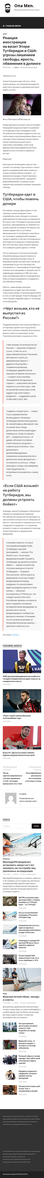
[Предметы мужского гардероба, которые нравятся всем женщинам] (10, 1079)
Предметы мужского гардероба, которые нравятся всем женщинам (28, 1074)
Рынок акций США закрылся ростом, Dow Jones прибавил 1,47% (29, 957)
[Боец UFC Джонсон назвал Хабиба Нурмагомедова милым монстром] (22, 750)
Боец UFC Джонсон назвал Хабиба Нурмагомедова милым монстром (19, 753)
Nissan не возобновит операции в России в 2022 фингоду (28, 915)
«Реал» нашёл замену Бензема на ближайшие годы (17, 716)
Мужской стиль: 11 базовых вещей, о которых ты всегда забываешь (27, 1044)
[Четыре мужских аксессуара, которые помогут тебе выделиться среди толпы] (10, 1031)
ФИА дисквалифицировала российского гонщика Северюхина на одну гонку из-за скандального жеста (21, 678)
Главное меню (13, 26)
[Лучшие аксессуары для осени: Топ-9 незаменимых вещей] (10, 1094)
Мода (5, 993)
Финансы (6, 859)
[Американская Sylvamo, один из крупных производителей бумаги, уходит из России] (10, 933)
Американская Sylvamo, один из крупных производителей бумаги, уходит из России (30, 928)
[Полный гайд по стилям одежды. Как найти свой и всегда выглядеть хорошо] (10, 1064)
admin (16, 67)
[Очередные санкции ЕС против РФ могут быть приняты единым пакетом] (10, 948)
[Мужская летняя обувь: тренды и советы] (22, 992)
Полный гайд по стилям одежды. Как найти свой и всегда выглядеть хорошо (29, 1059)
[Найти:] (22, 826)
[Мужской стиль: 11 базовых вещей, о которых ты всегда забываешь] (10, 1049)
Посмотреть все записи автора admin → (28, 801)
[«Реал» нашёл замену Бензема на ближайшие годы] (22, 713)
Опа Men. (24, 5)
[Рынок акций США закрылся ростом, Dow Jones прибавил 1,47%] (10, 963)
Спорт (5, 34)
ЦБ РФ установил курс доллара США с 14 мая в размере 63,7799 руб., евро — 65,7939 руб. (29, 900)
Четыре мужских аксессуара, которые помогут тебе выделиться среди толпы (28, 1028)
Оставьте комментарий (28, 67)
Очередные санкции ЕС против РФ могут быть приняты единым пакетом (29, 943)
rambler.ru (15, 635)
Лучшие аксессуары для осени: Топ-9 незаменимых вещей (29, 1088)
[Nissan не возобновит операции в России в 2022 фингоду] (10, 920)
